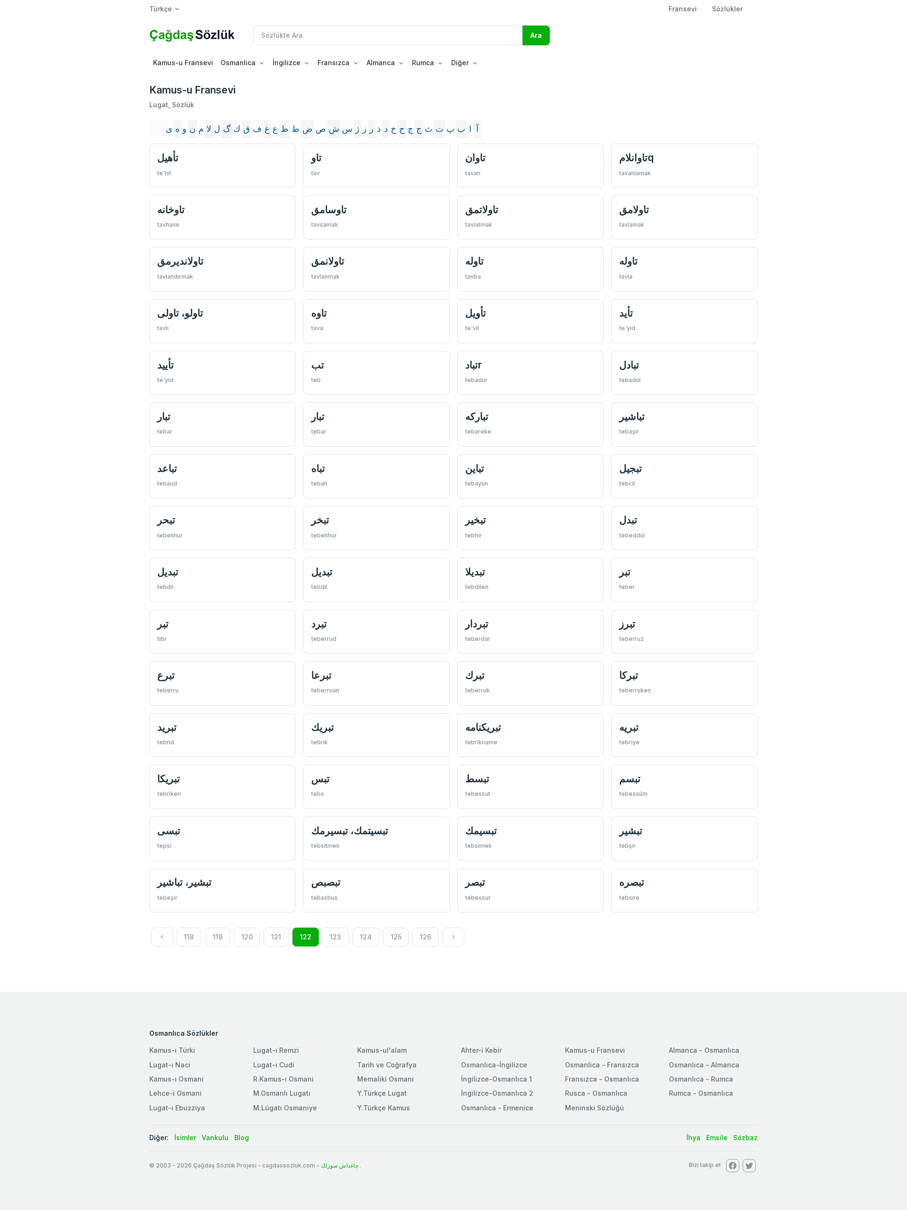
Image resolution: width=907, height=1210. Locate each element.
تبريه (629, 727)
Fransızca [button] (333, 63)
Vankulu (215, 1137)
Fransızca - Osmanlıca (602, 1079)
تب (317, 365)
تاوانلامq (636, 157)
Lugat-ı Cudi (273, 1065)
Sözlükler (727, 9)
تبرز (627, 624)
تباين (474, 468)
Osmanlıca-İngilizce (494, 1065)
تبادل (629, 365)
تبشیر (630, 830)
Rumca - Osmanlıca (701, 1093)
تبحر (166, 520)
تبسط (477, 778)
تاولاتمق (481, 209)
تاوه (319, 313)
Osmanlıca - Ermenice (497, 1108)
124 (366, 937)
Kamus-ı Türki (172, 1050)
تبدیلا (475, 572)
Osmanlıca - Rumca (701, 1079)
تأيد (626, 313)
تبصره (631, 882)
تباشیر (632, 416)
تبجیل (630, 468)
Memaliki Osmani (385, 1079)
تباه (318, 468)
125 (396, 937)
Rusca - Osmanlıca (596, 1093)
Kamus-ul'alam (382, 1050)
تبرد (319, 624)
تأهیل (168, 157)
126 (425, 937)
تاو (316, 157)
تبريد (167, 727)
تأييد (165, 365)
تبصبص (326, 882)
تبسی (168, 830)
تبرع (166, 675)
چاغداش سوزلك (340, 1165)
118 (189, 937)
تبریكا (168, 778)
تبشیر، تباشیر (184, 882)
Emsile (716, 1137)
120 (247, 937)
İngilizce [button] (286, 63)
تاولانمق (327, 261)
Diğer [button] (460, 63)
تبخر (320, 520)
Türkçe (160, 9)
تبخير (475, 520)
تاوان (475, 157)
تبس (320, 778)
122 (305, 937)
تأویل (475, 313)
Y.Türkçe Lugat (382, 1093)
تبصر (475, 882)
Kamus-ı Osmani (176, 1079)
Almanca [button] (381, 63)
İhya (693, 1137)
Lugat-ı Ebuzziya (177, 1108)
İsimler (185, 1137)
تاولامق (634, 209)
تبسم (630, 778)
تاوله (474, 261)
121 (276, 937)
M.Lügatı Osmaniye (285, 1108)
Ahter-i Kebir (481, 1050)
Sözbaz (745, 1137)
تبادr (473, 365)
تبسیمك (481, 830)
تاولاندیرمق (180, 261)
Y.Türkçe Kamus (383, 1108)
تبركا (628, 675)
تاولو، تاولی (180, 313)
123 (335, 937)
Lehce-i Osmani (175, 1093)
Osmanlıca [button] (238, 63)
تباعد (167, 468)
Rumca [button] (423, 63)
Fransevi (682, 9)
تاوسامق (329, 209)
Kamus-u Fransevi (183, 63)
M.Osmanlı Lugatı (281, 1093)
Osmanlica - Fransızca (602, 1065)
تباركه (476, 416)
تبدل (628, 520)
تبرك (475, 675)
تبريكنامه (483, 727)
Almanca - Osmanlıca (704, 1050)
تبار (164, 416)
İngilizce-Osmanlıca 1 (496, 1079)
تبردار (476, 624)
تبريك (322, 727)
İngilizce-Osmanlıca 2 (497, 1093)
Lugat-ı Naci (169, 1065)
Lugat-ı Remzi (276, 1050)
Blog (241, 1137)
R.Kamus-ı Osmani (283, 1079)
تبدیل (168, 572)
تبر (625, 572)
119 (217, 937)
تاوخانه (171, 209)
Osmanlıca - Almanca (704, 1065)
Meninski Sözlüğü (594, 1108)
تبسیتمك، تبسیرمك (349, 830)
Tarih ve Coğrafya (387, 1065)
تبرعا (321, 675)
